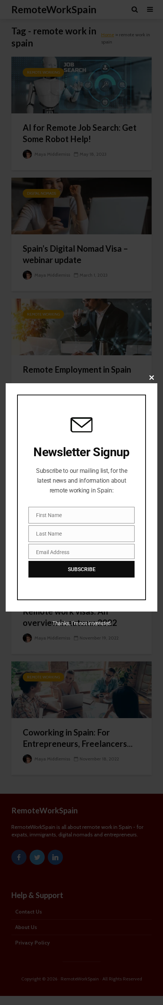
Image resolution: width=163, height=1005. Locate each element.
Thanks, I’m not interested (81, 623)
